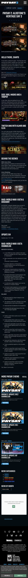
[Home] (5, 564)
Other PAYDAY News (9, 481)
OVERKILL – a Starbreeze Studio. (9, 229)
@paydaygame (8, 519)
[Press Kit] (15, 564)
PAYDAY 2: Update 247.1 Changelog (9, 426)
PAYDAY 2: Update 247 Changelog (9, 456)
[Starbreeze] (21, 564)
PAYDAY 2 (19, 8)
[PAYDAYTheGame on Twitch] (9, 532)
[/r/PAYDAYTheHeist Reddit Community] (16, 535)
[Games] (9, 564)
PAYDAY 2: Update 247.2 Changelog (9, 395)
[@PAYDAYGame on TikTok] (23, 532)
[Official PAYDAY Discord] (20, 535)
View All (24, 376)
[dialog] (14, 571)
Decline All (7, 575)
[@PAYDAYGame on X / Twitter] (5, 532)
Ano (14, 506)
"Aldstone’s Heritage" (11, 72)
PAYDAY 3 (6, 474)
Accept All (20, 575)
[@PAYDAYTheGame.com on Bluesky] (11, 535)
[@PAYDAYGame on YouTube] (14, 532)
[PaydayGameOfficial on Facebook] (7, 535)
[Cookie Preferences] (6, 572)
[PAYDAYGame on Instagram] (18, 532)
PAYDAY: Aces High (8, 478)
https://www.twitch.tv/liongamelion (10, 141)
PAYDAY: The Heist (8, 480)
